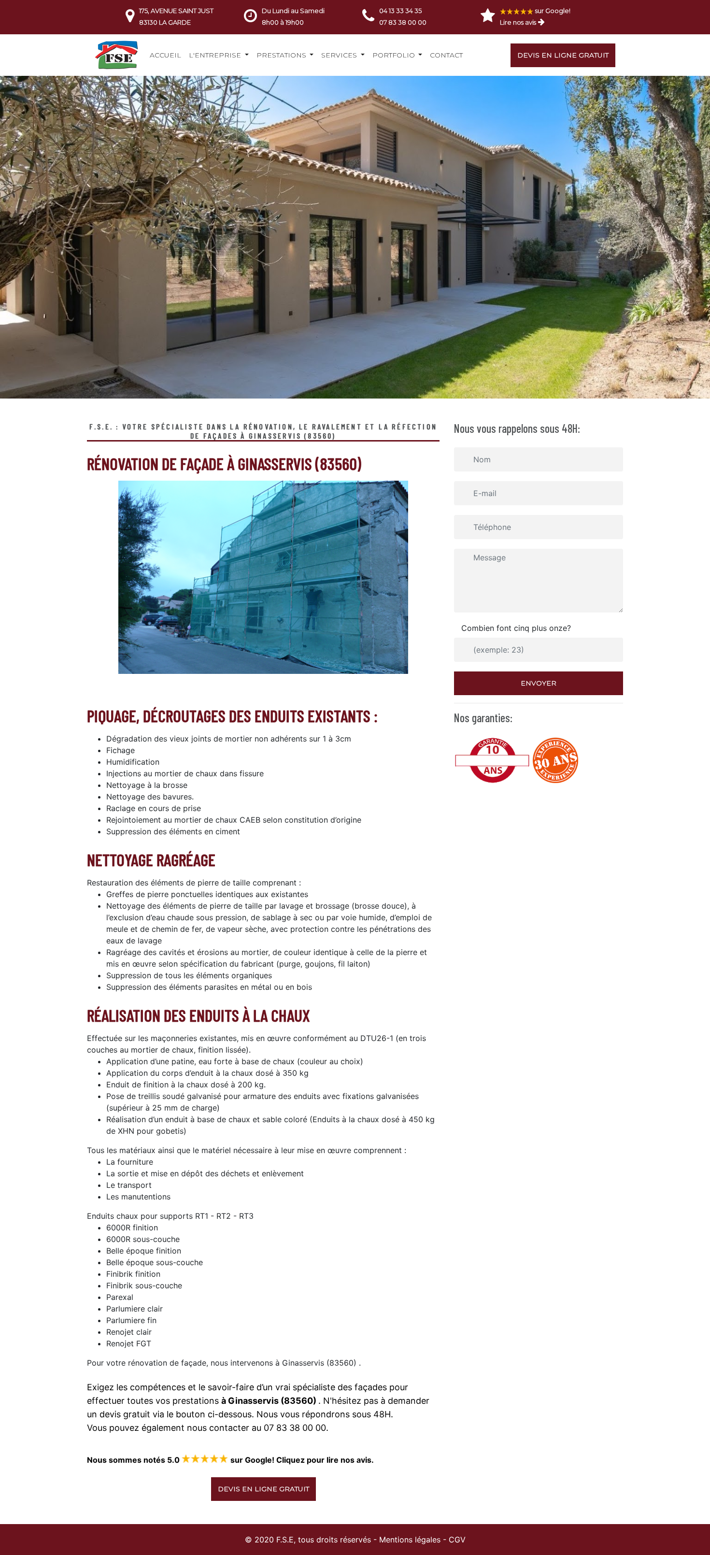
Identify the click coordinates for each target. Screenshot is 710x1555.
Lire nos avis (518, 22)
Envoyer (538, 683)
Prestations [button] (282, 55)
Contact (446, 55)
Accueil (165, 55)
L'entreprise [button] (216, 55)
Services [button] (340, 55)
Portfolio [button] (394, 55)
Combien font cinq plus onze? (516, 628)
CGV (457, 1539)
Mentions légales (409, 1539)
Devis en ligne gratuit (563, 55)
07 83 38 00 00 (402, 22)
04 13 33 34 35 (400, 10)
